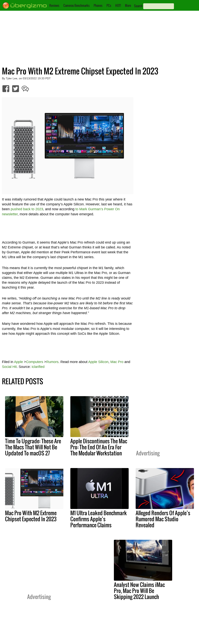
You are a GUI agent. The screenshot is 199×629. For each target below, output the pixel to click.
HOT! (118, 5)
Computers (34, 362)
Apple (18, 362)
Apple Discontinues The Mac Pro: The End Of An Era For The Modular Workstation (98, 447)
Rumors (52, 362)
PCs (108, 5)
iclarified (38, 367)
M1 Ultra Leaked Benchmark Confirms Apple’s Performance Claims (98, 519)
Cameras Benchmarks (76, 5)
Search (138, 6)
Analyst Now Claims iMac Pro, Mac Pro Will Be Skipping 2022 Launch (139, 591)
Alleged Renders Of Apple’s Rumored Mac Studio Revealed (163, 519)
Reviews (54, 5)
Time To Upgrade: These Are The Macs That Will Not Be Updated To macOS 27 (33, 447)
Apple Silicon (98, 362)
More (128, 5)
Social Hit (9, 367)
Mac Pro (116, 362)
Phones (98, 5)
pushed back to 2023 (27, 209)
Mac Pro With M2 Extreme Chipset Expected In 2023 (31, 516)
